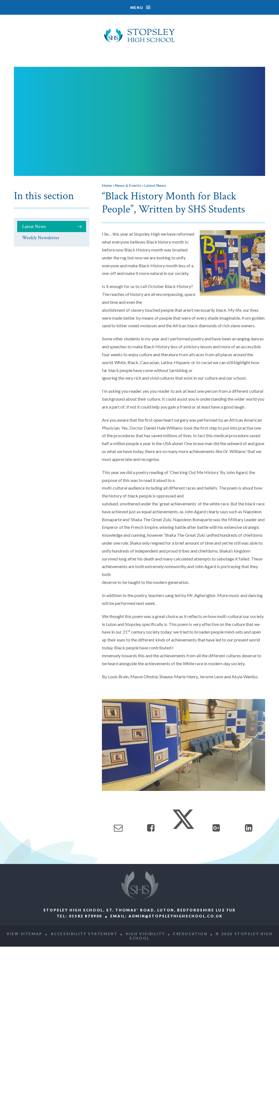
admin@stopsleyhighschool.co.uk (175, 916)
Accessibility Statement (84, 934)
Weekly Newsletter (40, 238)
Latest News (34, 226)
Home (107, 185)
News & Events (128, 185)
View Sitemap (25, 934)
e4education (190, 934)
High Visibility (145, 934)
